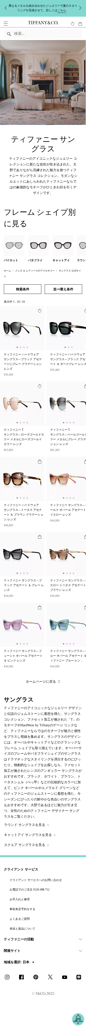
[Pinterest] (37, 981)
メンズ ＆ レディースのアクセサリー (35, 273)
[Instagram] (8, 981)
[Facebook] (23, 981)
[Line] (80, 981)
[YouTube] (66, 981)
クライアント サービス (21, 872)
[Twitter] (51, 981)
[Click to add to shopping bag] (39, 464)
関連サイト (12, 954)
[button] (6, 27)
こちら (46, 9)
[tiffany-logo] (43, 27)
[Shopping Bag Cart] (80, 27)
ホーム (7, 273)
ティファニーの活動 (19, 942)
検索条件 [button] (22, 292)
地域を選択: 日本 (17, 965)
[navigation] (6, 27)
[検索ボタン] (9, 37)
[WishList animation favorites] (73, 27)
